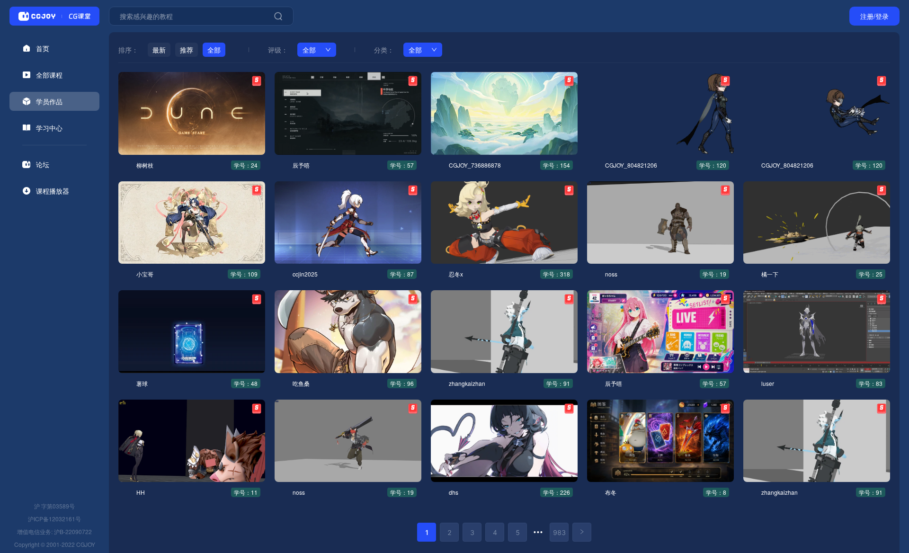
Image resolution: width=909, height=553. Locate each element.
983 (559, 532)
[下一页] (581, 532)
